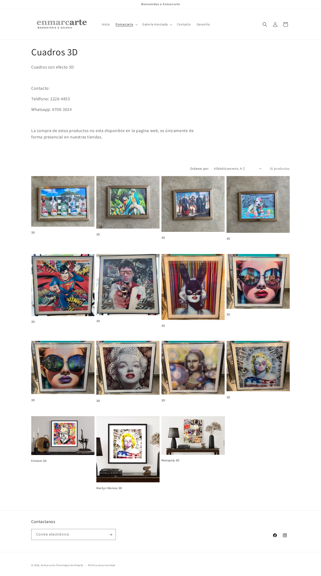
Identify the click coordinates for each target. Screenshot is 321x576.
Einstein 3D (39, 461)
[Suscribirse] (110, 534)
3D (33, 232)
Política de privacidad (101, 565)
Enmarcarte (48, 565)
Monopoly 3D (170, 460)
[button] (126, 24)
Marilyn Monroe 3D (109, 488)
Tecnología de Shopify (69, 565)
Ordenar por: (199, 168)
